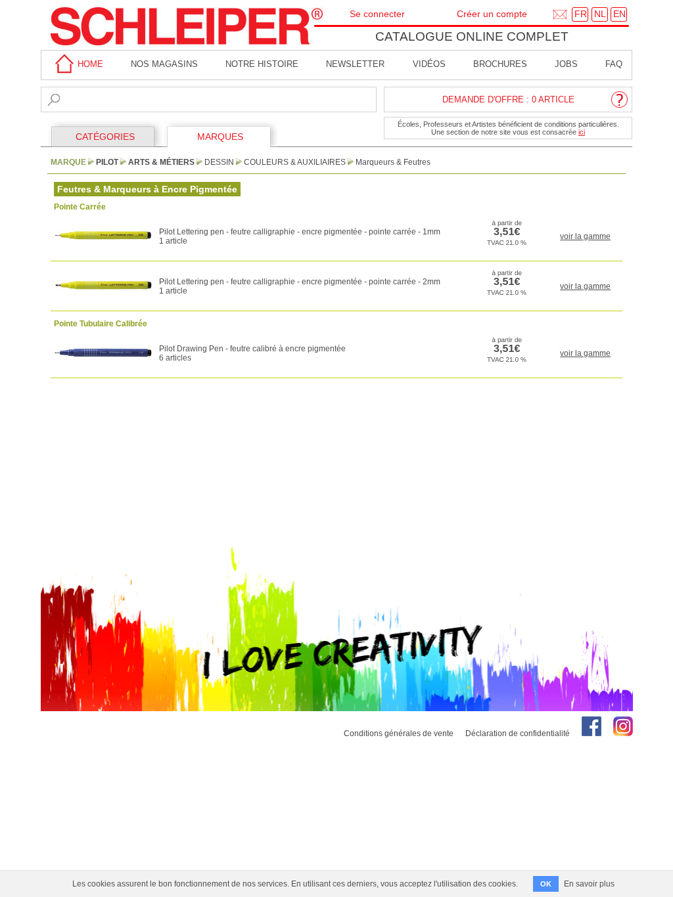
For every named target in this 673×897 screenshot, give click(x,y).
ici (581, 132)
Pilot (107, 162)
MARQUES (220, 136)
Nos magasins (164, 64)
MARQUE (68, 162)
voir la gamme (585, 236)
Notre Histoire (261, 64)
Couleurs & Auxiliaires (295, 162)
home (89, 64)
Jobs (566, 64)
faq (613, 64)
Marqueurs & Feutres (393, 162)
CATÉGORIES (105, 136)
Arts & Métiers (161, 162)
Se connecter (377, 14)
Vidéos (429, 64)
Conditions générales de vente (398, 733)
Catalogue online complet (472, 36)
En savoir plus (589, 883)
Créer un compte (492, 14)
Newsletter (355, 64)
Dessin (219, 162)
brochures (500, 64)
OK (545, 884)
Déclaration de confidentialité (517, 733)
